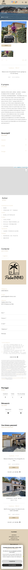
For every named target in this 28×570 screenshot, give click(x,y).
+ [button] (26, 168)
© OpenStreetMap (25, 167)
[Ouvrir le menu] (26, 2)
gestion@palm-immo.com (8, 296)
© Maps (19, 167)
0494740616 (4, 290)
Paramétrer (12, 561)
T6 (14, 10)
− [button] (26, 170)
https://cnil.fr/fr (8, 369)
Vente (7, 10)
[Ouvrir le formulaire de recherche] (22, 2)
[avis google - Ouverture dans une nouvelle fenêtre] (19, 3)
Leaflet (15, 167)
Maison (11, 10)
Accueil (3, 10)
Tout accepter (12, 565)
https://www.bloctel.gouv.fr (20, 373)
